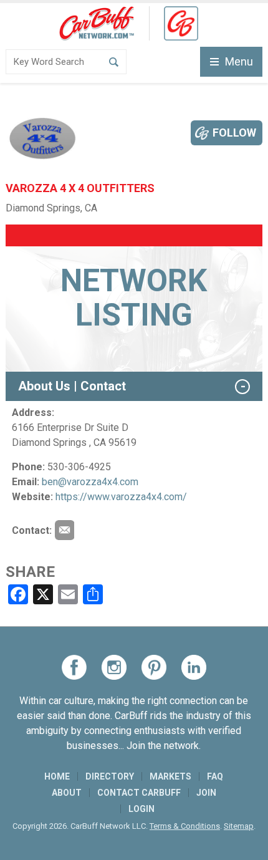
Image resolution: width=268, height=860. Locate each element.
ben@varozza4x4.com (90, 482)
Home (57, 776)
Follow (234, 132)
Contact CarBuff (139, 792)
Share (30, 571)
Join (206, 792)
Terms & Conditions (185, 826)
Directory (109, 776)
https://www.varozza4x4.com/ (121, 497)
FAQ (215, 776)
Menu (239, 61)
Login (141, 808)
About (67, 792)
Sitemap (239, 826)
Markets (170, 776)
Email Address (64, 530)
